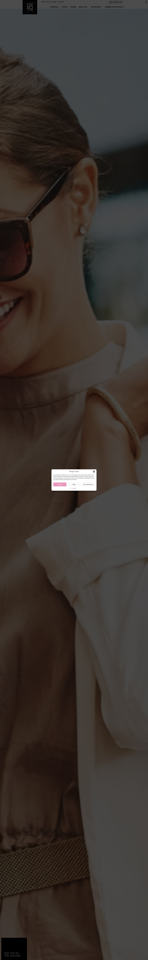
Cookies (73, 488)
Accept (60, 484)
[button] (94, 471)
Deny (74, 484)
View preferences (88, 484)
